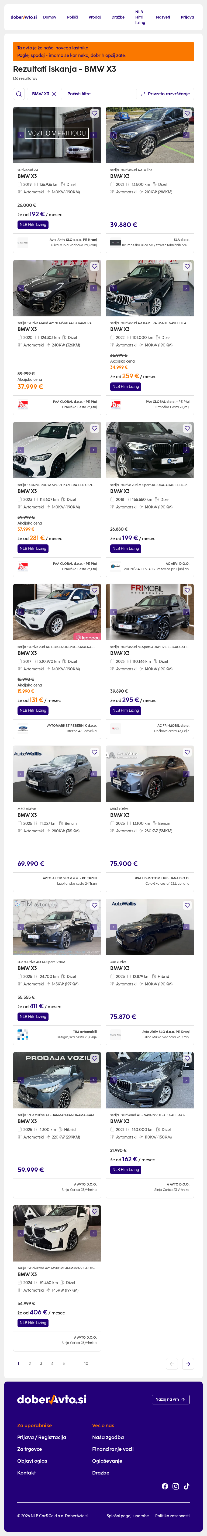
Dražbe (100, 1473)
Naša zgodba (108, 1437)
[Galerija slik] (57, 135)
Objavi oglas (32, 1461)
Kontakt (26, 1473)
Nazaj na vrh (167, 1399)
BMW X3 (40, 93)
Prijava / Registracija (41, 1437)
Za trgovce (29, 1449)
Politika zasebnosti (172, 1516)
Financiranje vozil (113, 1449)
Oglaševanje (107, 1461)
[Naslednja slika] (93, 135)
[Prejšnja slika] (21, 135)
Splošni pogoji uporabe (128, 1516)
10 (86, 1363)
